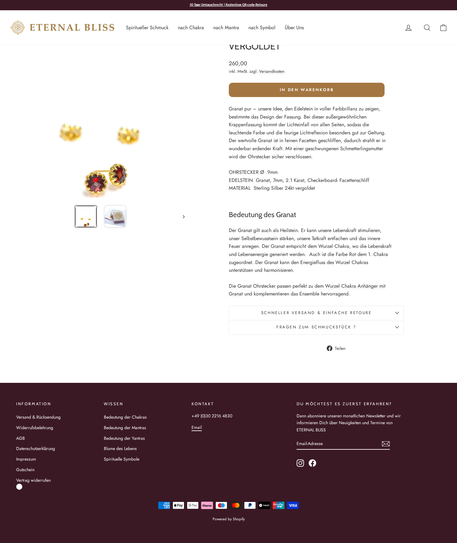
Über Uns (294, 27)
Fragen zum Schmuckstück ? (316, 327)
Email (197, 427)
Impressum (26, 459)
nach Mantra (226, 27)
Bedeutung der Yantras (124, 438)
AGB (20, 438)
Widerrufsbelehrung (34, 428)
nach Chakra (191, 27)
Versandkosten (271, 71)
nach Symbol (261, 27)
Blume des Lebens (120, 448)
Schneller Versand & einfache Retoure (316, 313)
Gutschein (25, 469)
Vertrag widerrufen (33, 480)
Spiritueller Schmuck (147, 27)
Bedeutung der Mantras (125, 428)
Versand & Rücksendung (38, 417)
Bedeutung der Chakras (125, 417)
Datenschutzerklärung (35, 448)
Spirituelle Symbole (121, 459)
